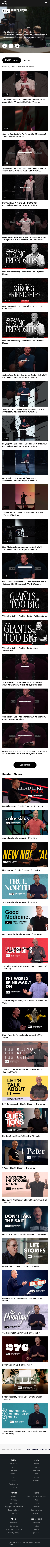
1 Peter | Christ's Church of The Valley (18, 1168)
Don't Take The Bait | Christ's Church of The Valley (24, 1234)
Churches (13, 1464)
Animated (13, 1503)
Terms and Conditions (13, 1529)
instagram (36, 1529)
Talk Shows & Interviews (36, 1497)
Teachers (13, 1470)
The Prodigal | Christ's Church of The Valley (21, 1333)
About (27, 60)
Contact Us (14, 1526)
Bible (13, 1460)
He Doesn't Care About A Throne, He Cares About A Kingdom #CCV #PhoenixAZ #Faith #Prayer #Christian (24, 239)
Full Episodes (11, 60)
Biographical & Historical (14, 1507)
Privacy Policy (13, 1533)
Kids (13, 1477)
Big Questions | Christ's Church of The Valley (21, 1136)
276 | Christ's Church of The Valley (17, 1365)
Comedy (13, 1500)
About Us (13, 1523)
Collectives (36, 1470)
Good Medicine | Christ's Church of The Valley (22, 934)
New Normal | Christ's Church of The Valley (21, 870)
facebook (36, 1523)
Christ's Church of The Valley (22, 66)
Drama (13, 1497)
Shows (36, 1493)
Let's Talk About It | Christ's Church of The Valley (23, 1104)
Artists (36, 1464)
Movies (13, 1493)
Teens (13, 1481)
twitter (36, 1526)
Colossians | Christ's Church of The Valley (20, 838)
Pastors (13, 1467)
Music (36, 1460)
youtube (36, 1533)
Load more (25, 765)
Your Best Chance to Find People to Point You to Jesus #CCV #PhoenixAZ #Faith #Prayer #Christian (23, 102)
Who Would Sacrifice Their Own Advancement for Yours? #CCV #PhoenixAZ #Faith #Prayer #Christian (24, 171)
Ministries (13, 1474)
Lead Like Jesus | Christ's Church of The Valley (22, 806)
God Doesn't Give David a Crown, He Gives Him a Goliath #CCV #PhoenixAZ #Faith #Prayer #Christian (24, 584)
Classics (14, 1487)
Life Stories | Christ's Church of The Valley (20, 1266)
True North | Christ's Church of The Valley (20, 902)
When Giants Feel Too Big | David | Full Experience (24, 616)
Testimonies (13, 1484)
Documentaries (13, 1510)
